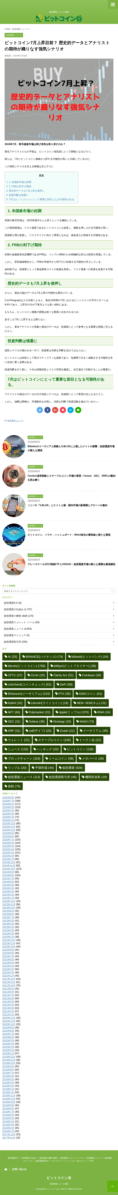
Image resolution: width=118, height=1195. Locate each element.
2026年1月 (8, 820)
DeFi (66, 684)
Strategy (62, 721)
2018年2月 (8, 1128)
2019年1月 (8, 1092)
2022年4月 (8, 966)
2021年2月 (8, 1011)
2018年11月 (8, 1099)
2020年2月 (8, 1050)
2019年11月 (8, 1060)
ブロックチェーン (24, 758)
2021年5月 (8, 1001)
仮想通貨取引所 (12, 641)
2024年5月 (8, 885)
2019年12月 (9, 1056)
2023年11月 (8, 904)
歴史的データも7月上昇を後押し (25, 190)
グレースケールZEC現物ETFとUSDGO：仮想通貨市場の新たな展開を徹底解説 (71, 564)
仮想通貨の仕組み (14, 609)
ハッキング (48, 749)
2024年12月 (9, 862)
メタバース (93, 758)
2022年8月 (8, 953)
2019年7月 (8, 1073)
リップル (17, 767)
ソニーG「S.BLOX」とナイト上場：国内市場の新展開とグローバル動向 (68, 505)
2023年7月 (8, 917)
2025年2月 (8, 856)
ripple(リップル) (74, 712)
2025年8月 (8, 836)
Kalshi (15, 703)
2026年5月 (8, 807)
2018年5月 (8, 1118)
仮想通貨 (72, 767)
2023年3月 (8, 930)
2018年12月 (9, 1095)
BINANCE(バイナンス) (44, 656)
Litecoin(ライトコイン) (49, 703)
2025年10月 (9, 830)
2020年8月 (8, 1030)
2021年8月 (8, 992)
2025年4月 (8, 849)
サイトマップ (57, 1161)
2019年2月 (8, 1089)
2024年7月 (8, 878)
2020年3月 (8, 1047)
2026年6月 (8, 804)
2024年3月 (8, 891)
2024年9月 (8, 872)
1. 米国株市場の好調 (18, 182)
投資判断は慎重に (17, 195)
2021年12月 (9, 979)
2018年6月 (8, 1115)
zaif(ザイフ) (40, 730)
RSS (91, 1161)
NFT (14, 712)
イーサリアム (95, 730)
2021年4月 (8, 1005)
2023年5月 (8, 924)
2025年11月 (8, 826)
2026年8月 (8, 797)
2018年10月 (9, 1102)
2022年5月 (8, 962)
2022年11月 (8, 943)
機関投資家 (96, 777)
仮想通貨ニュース (15, 420)
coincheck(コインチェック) (29, 684)
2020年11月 (8, 1021)
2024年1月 (8, 898)
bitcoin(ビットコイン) (26, 666)
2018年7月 (8, 1111)
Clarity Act (63, 675)
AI (12, 656)
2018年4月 (8, 1121)
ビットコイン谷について (76, 1161)
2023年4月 (8, 927)
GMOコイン (90, 693)
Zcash (67, 730)
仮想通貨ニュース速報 (59, 1184)
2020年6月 (8, 1037)
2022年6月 (8, 959)
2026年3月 (8, 813)
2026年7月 (8, 800)
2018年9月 (8, 1105)
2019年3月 (8, 1086)
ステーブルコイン (54, 740)
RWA (103, 712)
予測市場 (44, 767)
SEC (14, 721)
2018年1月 (8, 1131)
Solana (37, 721)
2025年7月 (8, 839)
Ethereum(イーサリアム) (29, 693)
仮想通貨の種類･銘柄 (15, 616)
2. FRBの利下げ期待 (18, 186)
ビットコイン (80, 749)
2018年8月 (8, 1108)
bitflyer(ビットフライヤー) (75, 666)
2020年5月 (8, 1040)
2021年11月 (8, 982)
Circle (38, 675)
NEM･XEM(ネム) (91, 703)
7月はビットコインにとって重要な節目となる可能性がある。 (41, 199)
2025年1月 (8, 859)
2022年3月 (8, 969)
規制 (14, 786)
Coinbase (91, 675)
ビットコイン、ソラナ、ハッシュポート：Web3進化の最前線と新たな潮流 (69, 534)
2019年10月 (9, 1063)
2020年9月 (8, 1027)
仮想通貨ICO (11, 603)
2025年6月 (8, 843)
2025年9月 (8, 833)
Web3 (87, 721)
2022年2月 (8, 972)
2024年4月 (8, 888)
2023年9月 (8, 911)
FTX (64, 693)
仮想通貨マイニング (15, 635)
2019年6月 (8, 1076)
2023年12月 (9, 901)
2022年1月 (8, 975)
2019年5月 (8, 1079)
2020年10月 (9, 1024)
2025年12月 (9, 823)
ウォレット (19, 740)
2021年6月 (8, 998)
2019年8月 (8, 1069)
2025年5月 (8, 846)
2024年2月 (8, 894)
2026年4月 (8, 810)
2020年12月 (9, 1018)
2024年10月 (9, 869)
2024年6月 (8, 881)
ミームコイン (61, 758)
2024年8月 (8, 875)
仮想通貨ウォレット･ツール (19, 622)
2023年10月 (9, 907)
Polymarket (39, 712)
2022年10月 (9, 946)
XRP (14, 730)
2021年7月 (8, 995)
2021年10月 (9, 985)
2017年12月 (9, 1134)
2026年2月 (8, 817)
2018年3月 (8, 1124)
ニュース (18, 749)
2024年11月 (8, 865)
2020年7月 (8, 1034)
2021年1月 (8, 1014)
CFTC (15, 675)
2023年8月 (8, 914)
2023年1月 (8, 937)
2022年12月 (9, 940)
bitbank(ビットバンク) (89, 656)
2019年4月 (8, 1082)
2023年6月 (8, 920)
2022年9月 (8, 950)
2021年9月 (8, 988)
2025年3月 (8, 852)
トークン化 (90, 740)
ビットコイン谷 (59, 1178)
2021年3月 (8, 1008)
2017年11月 (8, 1137)
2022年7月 (8, 956)
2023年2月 (8, 933)
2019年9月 (8, 1066)
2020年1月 (8, 1053)
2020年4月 (8, 1043)
